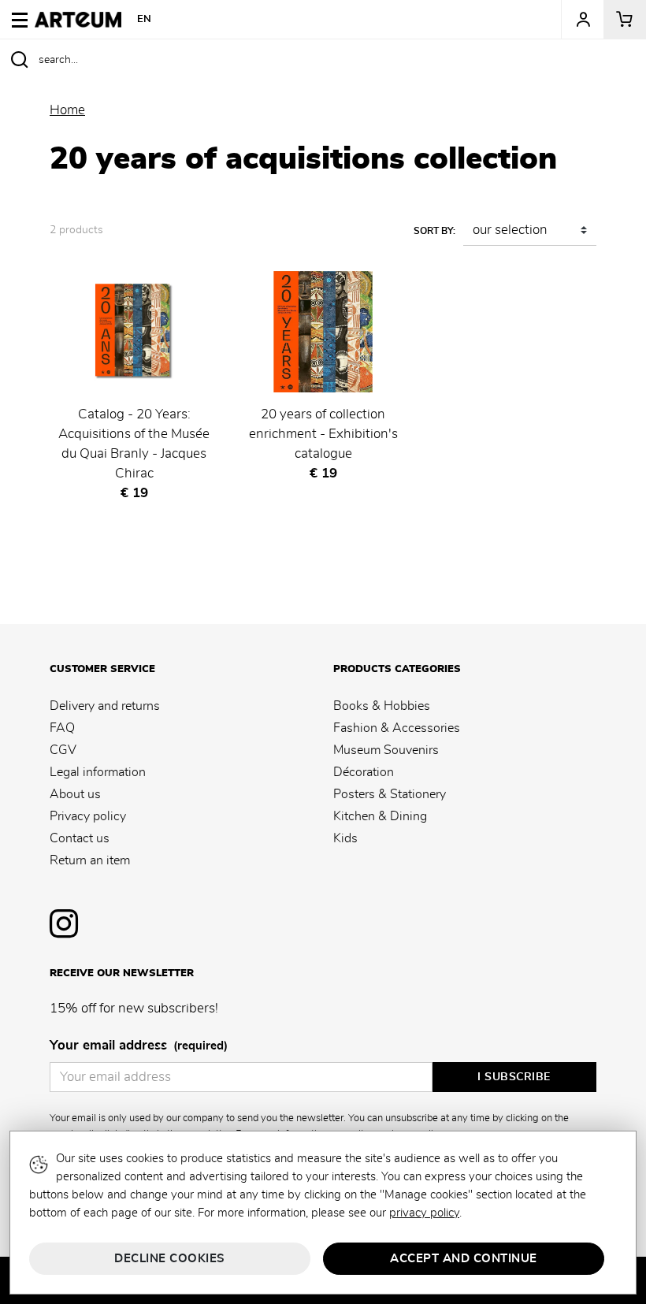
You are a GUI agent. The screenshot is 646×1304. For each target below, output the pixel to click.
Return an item (90, 860)
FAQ (62, 728)
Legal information (98, 772)
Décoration (363, 772)
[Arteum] (78, 17)
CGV (63, 750)
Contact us (80, 838)
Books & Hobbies (381, 706)
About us (75, 794)
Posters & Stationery (389, 794)
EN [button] (144, 19)
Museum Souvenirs (386, 750)
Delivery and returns (105, 706)
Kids (345, 838)
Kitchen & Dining (380, 816)
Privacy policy (88, 816)
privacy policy (424, 1213)
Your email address (139, 1045)
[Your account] (582, 19)
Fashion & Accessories (396, 728)
